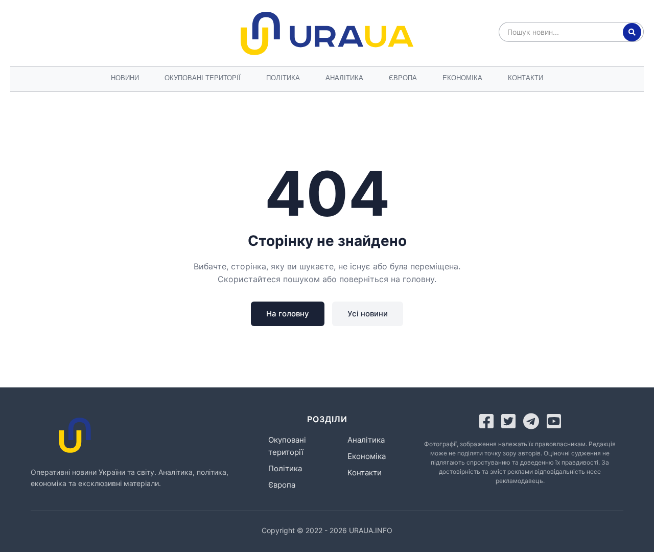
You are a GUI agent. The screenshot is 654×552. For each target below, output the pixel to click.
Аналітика (344, 78)
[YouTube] (554, 421)
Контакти (525, 78)
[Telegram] (531, 421)
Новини (125, 78)
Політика (283, 78)
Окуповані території (203, 78)
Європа (403, 78)
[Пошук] (632, 32)
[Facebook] (486, 421)
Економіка (462, 78)
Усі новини (367, 313)
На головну (287, 313)
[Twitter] (508, 421)
